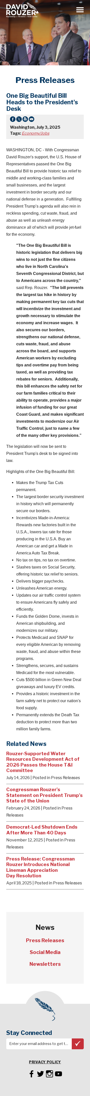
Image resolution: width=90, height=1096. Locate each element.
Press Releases (45, 940)
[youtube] (58, 1073)
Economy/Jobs (35, 133)
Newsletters (45, 964)
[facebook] (31, 1073)
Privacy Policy (45, 1062)
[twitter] (40, 1073)
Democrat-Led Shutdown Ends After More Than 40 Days (42, 829)
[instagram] (49, 1073)
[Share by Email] (31, 120)
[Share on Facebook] (13, 120)
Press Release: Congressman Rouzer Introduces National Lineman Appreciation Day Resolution (40, 867)
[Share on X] (19, 120)
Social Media (45, 952)
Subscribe (78, 1043)
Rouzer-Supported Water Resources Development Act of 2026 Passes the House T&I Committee (43, 762)
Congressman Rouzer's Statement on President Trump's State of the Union (44, 795)
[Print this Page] (25, 120)
